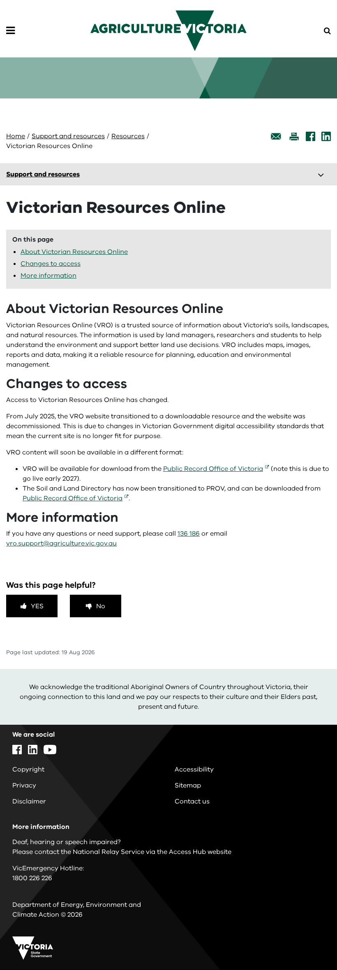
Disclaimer (29, 801)
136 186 (189, 533)
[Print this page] (294, 136)
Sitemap (188, 785)
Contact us (192, 801)
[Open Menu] (10, 31)
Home (15, 136)
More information (48, 275)
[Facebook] (310, 136)
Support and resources (68, 136)
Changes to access (51, 263)
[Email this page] (276, 136)
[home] (168, 30)
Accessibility (194, 769)
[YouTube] (50, 749)
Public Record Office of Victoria (213, 468)
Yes (37, 606)
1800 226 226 (32, 878)
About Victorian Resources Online (74, 251)
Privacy (24, 785)
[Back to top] (307, 940)
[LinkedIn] (326, 136)
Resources (128, 136)
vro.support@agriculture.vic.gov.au (61, 543)
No (100, 606)
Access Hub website (200, 851)
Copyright (28, 769)
